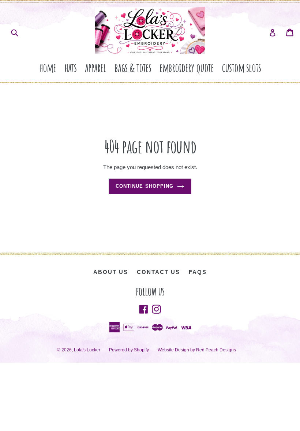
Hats (70, 67)
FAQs (198, 272)
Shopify (141, 349)
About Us (110, 272)
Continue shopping (144, 186)
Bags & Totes (133, 67)
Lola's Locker (87, 349)
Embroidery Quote (187, 67)
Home (47, 67)
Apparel (95, 67)
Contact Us (158, 272)
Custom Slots (241, 67)
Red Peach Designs (216, 349)
